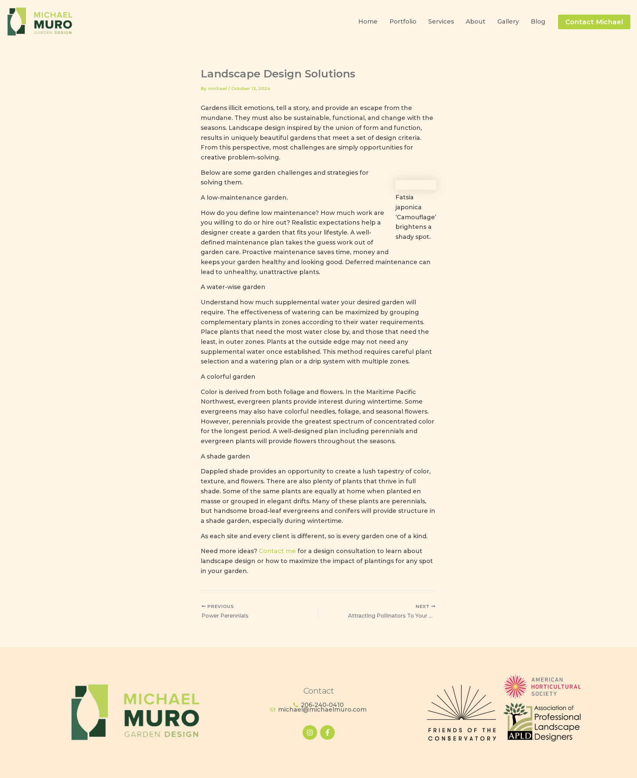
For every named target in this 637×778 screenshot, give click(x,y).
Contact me (277, 551)
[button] (594, 22)
